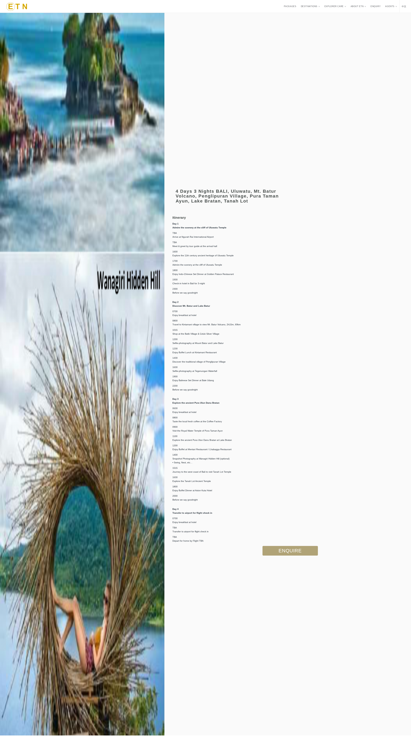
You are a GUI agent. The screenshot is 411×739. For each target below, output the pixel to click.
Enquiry (376, 6)
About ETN (357, 6)
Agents (389, 6)
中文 (404, 6)
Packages (290, 6)
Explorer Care (334, 6)
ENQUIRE (290, 550)
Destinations (309, 6)
